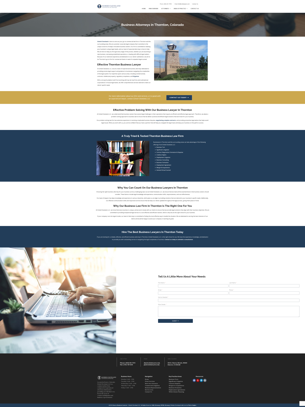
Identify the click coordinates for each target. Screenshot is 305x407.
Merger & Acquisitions (163, 167)
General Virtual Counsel (163, 170)
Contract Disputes (174, 383)
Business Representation (153, 387)
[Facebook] (194, 380)
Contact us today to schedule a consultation (179, 239)
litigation (136, 76)
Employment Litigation (163, 157)
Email (160, 290)
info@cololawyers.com (184, 4)
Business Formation (162, 162)
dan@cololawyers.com (152, 363)
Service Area (149, 390)
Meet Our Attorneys (151, 383)
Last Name (232, 283)
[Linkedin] (201, 380)
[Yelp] (197, 380)
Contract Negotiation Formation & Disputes (169, 152)
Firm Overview (153, 8)
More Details (162, 304)
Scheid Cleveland (102, 41)
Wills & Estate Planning (176, 392)
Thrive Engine (192, 405)
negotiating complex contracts (166, 120)
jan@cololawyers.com (151, 365)
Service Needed (163, 297)
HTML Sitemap (165, 405)
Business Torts (173, 379)
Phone (231, 290)
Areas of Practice (180, 8)
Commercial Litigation (152, 385)
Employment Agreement (163, 165)
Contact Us (195, 4)
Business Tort (160, 147)
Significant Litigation (162, 150)
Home (144, 8)
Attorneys (165, 8)
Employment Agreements (177, 390)
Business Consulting (162, 160)
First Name (161, 283)
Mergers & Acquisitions (176, 385)
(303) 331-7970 (168, 4)
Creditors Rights (161, 155)
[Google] (205, 380)
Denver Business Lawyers (120, 405)
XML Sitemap (156, 405)
